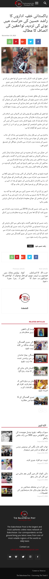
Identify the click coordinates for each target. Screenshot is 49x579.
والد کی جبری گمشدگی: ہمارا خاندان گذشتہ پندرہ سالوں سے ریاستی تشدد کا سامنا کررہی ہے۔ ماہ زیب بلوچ (32, 358)
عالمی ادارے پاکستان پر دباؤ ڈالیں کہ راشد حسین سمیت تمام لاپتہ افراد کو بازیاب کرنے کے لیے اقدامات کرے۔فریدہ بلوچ (32, 386)
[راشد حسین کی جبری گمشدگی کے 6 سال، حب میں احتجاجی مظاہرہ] (41, 400)
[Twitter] (23, 557)
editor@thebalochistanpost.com (24, 549)
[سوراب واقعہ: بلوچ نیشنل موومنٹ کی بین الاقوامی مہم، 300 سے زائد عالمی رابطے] (6, 436)
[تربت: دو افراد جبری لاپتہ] (6, 464)
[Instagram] (30, 557)
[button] (45, 3)
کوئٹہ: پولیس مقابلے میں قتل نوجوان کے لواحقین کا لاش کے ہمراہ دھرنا (13, 275)
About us (42, 571)
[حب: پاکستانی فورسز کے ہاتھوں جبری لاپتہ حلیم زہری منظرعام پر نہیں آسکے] (41, 332)
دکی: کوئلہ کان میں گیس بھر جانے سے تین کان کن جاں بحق (32, 475)
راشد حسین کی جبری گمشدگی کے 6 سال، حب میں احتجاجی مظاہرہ (32, 398)
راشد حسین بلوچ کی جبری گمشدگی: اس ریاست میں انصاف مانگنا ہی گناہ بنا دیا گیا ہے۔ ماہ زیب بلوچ (32, 345)
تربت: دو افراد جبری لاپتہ (37, 460)
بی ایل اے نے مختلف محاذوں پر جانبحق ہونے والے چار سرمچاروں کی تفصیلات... (32, 490)
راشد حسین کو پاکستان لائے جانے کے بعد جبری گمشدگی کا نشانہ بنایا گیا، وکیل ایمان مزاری (32, 371)
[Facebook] (37, 557)
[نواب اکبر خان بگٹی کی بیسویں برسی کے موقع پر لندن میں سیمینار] (6, 450)
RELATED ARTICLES (37, 322)
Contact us (35, 571)
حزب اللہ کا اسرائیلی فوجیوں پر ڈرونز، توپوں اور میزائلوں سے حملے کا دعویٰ (36, 276)
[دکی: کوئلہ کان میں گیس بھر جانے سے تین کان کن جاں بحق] (6, 477)
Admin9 (24, 308)
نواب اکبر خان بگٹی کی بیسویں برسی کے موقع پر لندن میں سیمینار (32, 448)
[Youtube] (10, 557)
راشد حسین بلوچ (40, 246)
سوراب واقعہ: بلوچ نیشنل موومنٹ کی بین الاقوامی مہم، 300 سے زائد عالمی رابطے (32, 435)
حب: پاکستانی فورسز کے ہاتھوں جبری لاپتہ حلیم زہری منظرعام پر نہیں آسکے (34, 332)
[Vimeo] (16, 557)
